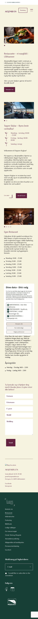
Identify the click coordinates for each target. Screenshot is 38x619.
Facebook (8, 483)
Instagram (8, 486)
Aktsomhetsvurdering (12, 539)
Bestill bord (21, 196)
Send (11, 443)
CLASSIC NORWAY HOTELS (13, 2)
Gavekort (8, 550)
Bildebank (8, 524)
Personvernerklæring (12, 546)
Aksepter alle (19, 324)
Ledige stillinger (10, 528)
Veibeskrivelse (9, 516)
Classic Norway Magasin (13, 535)
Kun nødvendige (19, 328)
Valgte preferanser (19, 332)
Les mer (6, 195)
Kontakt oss (9, 89)
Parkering (8, 520)
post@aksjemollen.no (12, 476)
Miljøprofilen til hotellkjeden (14, 542)
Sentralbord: (9, 474)
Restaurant (8, 513)
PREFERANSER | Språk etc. (18, 309)
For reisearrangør (11, 531)
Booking (23, 10)
